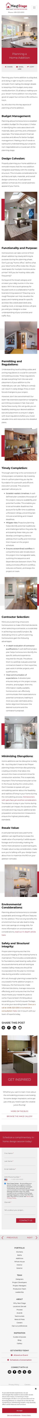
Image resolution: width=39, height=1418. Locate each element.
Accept (19, 1411)
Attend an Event (21, 1355)
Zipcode (7, 1202)
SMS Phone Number (12, 1177)
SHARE (10, 67)
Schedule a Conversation (21, 1360)
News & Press (20, 1319)
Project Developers (19, 1282)
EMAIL (21, 67)
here (15, 1011)
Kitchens (19, 1252)
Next (29, 1237)
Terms (28, 1196)
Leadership (19, 1292)
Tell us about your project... (14, 1210)
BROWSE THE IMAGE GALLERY (19, 1116)
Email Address (10, 1169)
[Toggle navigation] (34, 7)
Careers (19, 1323)
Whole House (19, 1262)
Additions (19, 1258)
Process (20, 1310)
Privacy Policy (26, 1415)
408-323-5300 (19, 12)
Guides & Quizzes (19, 1337)
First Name (9, 1153)
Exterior (20, 1268)
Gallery (19, 1343)
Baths (19, 1255)
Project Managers (19, 1286)
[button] (36, 1388)
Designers (19, 1279)
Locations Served (19, 1306)
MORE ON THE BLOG (19, 1111)
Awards (19, 1313)
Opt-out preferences (13, 1415)
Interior (19, 1265)
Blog (19, 1340)
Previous (12, 1237)
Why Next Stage (19, 1303)
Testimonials (19, 1316)
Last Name (8, 1161)
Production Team (19, 1289)
